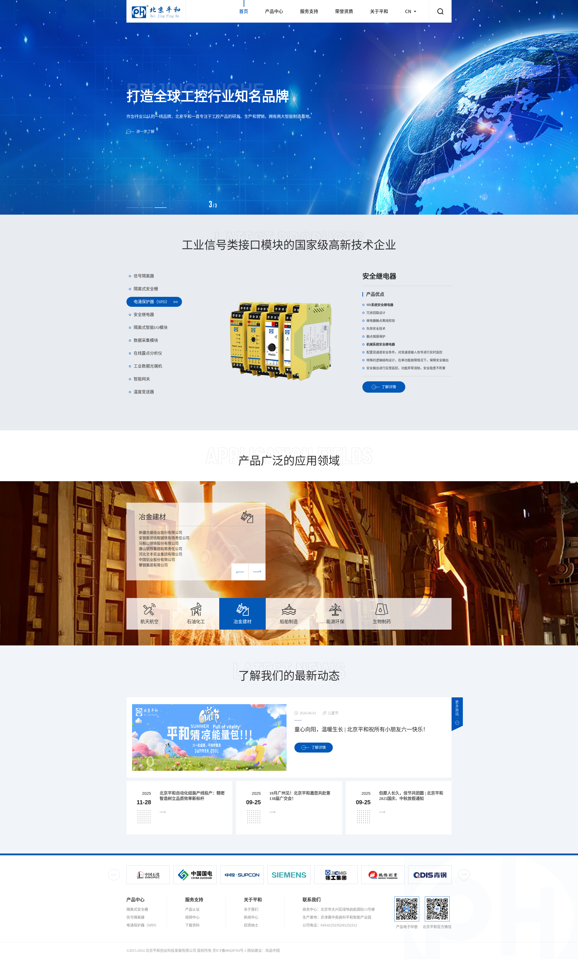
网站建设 (254, 950)
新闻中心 (251, 917)
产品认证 (192, 909)
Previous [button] (114, 874)
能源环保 (152, 517)
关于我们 (251, 909)
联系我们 (312, 899)
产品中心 (274, 11)
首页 (243, 11)
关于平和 (379, 11)
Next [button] (464, 874)
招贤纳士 (251, 925)
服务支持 (309, 11)
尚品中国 (272, 950)
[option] (289, 107)
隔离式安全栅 (137, 909)
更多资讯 (457, 708)
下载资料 (192, 925)
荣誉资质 (344, 11)
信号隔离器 (135, 917)
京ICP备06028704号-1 (229, 950)
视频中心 (192, 917)
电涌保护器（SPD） (142, 925)
